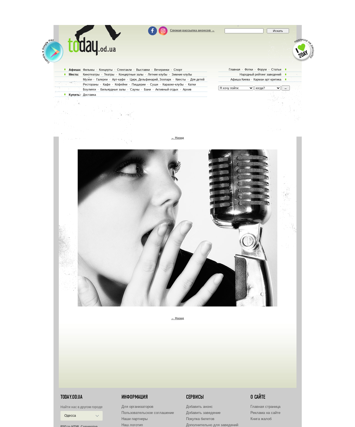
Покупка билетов (200, 419)
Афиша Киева (240, 79)
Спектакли (124, 69)
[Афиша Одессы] (93, 54)
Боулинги (89, 89)
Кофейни (121, 84)
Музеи (87, 79)
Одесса (70, 416)
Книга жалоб (261, 419)
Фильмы (89, 69)
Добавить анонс (199, 407)
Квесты (181, 79)
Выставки (143, 69)
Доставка (89, 94)
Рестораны (90, 84)
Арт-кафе (118, 79)
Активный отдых (166, 89)
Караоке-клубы (173, 84)
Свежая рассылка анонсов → (192, 30)
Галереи (102, 79)
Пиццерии (139, 84)
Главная (234, 69)
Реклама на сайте (265, 413)
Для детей (197, 79)
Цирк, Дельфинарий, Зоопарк (150, 79)
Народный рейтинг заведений (260, 74)
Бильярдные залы (113, 89)
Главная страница (265, 407)
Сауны (135, 89)
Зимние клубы (182, 74)
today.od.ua (71, 397)
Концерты (106, 69)
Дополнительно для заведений (212, 425)
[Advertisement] (177, 12)
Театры (109, 74)
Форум (262, 69)
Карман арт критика (267, 79)
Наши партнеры (134, 419)
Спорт (178, 69)
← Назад (177, 137)
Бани (147, 89)
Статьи (276, 69)
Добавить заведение (203, 413)
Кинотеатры (91, 74)
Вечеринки (161, 69)
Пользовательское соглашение (147, 413)
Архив (187, 89)
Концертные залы (131, 74)
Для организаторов (137, 407)
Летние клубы (157, 74)
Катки (192, 84)
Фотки (249, 69)
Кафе (106, 84)
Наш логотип (132, 425)
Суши (154, 84)
